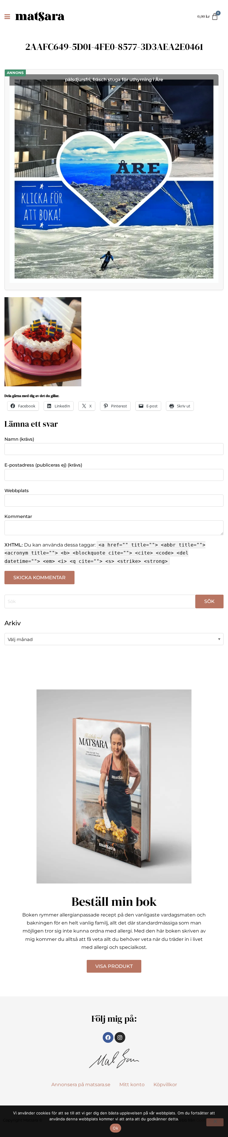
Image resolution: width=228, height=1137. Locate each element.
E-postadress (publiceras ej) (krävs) (43, 465)
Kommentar (18, 516)
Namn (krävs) (19, 439)
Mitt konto (132, 1084)
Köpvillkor (165, 1084)
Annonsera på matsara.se (80, 1084)
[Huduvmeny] (8, 16)
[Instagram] (120, 1037)
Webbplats (16, 490)
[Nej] (215, 1122)
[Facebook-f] (108, 1037)
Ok (115, 1128)
